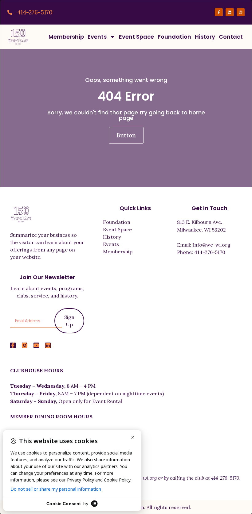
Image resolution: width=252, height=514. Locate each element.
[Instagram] (241, 12)
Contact (231, 36)
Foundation (174, 36)
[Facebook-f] (219, 12)
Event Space (136, 36)
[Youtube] (36, 345)
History (205, 36)
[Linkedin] (230, 12)
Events (97, 36)
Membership (66, 36)
